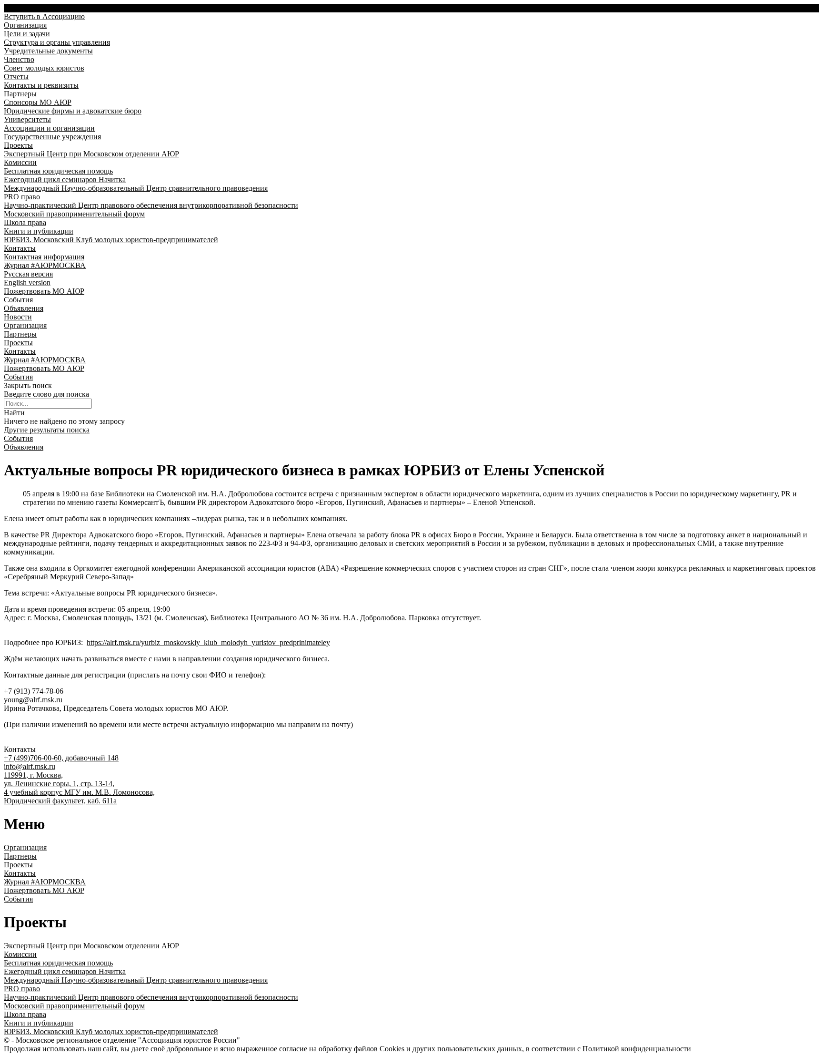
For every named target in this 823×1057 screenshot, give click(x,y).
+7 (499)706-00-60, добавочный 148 (61, 758)
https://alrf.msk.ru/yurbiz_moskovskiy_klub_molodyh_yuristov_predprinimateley (208, 642)
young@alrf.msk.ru (33, 700)
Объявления (23, 447)
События (18, 438)
